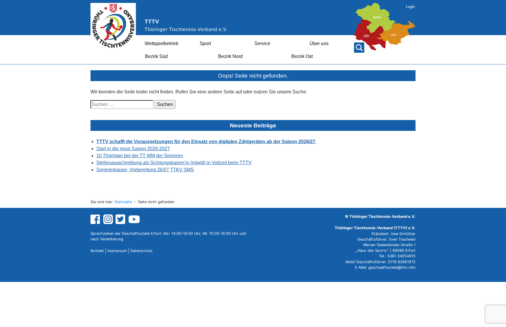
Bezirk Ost (302, 56)
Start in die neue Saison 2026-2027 (133, 148)
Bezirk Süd (156, 56)
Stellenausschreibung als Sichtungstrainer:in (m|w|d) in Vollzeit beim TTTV (174, 162)
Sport (205, 43)
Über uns (319, 43)
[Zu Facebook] (95, 219)
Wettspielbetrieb (161, 43)
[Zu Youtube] (134, 219)
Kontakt (97, 251)
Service (262, 43)
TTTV (152, 21)
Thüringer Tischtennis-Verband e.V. (186, 29)
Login (410, 6)
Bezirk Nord (230, 56)
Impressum (117, 251)
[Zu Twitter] (121, 219)
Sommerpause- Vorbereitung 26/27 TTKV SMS (145, 169)
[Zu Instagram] (108, 219)
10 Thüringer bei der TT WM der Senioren (139, 155)
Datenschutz (141, 251)
